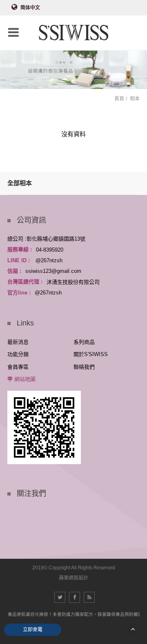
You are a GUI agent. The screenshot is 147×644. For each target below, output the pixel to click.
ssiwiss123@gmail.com (53, 271)
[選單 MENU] (13, 32)
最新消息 (18, 342)
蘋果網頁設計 (73, 578)
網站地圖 (25, 379)
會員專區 (18, 367)
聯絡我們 (84, 367)
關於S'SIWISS (91, 354)
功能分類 (18, 354)
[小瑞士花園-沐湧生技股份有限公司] (73, 33)
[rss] (89, 597)
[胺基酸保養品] (73, 68)
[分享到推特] (59, 597)
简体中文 (30, 8)
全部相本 (19, 182)
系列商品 (84, 342)
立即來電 (32, 630)
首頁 (119, 99)
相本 (135, 99)
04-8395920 (49, 249)
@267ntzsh (49, 260)
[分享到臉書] (74, 597)
